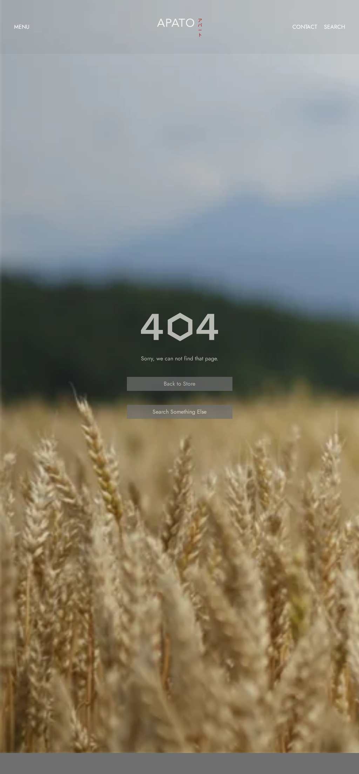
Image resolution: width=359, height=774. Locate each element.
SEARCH (334, 26)
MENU (21, 27)
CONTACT (304, 26)
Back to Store (179, 384)
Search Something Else (179, 412)
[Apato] (179, 25)
